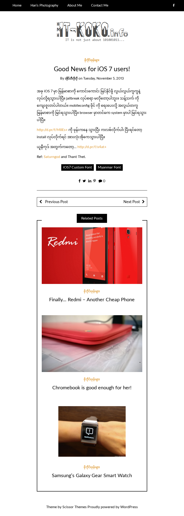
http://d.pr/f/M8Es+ (52, 130)
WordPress (129, 507)
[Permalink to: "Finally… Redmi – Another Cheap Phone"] (92, 255)
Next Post (131, 202)
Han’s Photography (44, 5)
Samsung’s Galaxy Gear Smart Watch (92, 475)
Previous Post (56, 202)
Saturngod (52, 157)
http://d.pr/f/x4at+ (91, 147)
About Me (74, 5)
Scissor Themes (74, 507)
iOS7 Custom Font (77, 167)
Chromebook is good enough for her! (91, 387)
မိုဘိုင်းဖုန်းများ (92, 60)
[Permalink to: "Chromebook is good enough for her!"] (92, 343)
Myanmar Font (109, 167)
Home (17, 5)
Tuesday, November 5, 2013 (103, 78)
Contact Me (99, 5)
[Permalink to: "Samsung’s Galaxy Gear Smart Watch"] (92, 431)
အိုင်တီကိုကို (71, 78)
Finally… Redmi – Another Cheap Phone (92, 299)
